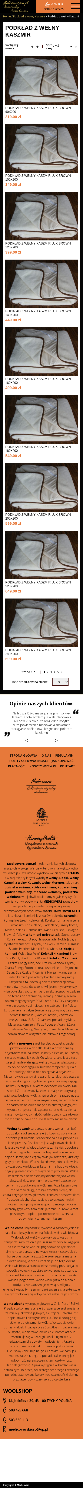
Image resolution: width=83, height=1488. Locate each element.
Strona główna (23, 755)
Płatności (16, 766)
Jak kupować (63, 760)
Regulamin (64, 755)
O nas (46, 755)
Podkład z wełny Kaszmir (29, 16)
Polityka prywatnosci (28, 760)
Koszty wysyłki (43, 766)
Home (7, 16)
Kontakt (67, 766)
